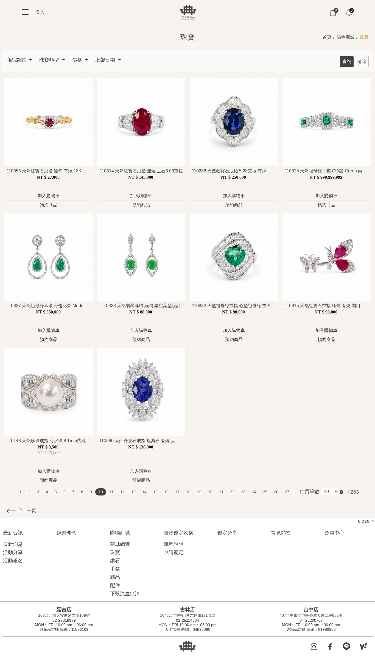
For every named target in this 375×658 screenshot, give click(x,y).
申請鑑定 (173, 552)
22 (232, 492)
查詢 (346, 61)
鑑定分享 (227, 533)
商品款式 (16, 60)
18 (188, 492)
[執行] (342, 492)
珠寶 (364, 37)
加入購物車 (49, 195)
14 (144, 492)
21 (221, 492)
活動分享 (13, 552)
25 (265, 492)
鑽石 (115, 560)
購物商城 (345, 37)
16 (166, 492)
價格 (77, 60)
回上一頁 (27, 510)
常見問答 (281, 533)
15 (155, 492)
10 (101, 492)
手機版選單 (25, 12)
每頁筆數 (309, 491)
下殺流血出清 (125, 593)
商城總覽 (120, 544)
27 (287, 492)
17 (177, 492)
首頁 (327, 37)
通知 (348, 12)
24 (254, 492)
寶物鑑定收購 (178, 533)
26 (276, 492)
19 (199, 492)
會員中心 (334, 533)
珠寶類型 (49, 60)
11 (112, 492)
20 (210, 492)
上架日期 (105, 60)
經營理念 (66, 533)
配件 (115, 585)
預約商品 (48, 204)
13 (133, 492)
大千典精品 (188, 12)
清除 (361, 61)
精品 (115, 577)
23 (243, 492)
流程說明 (173, 544)
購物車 (333, 12)
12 (122, 492)
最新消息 (13, 544)
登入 (40, 12)
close (364, 521)
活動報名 (13, 560)
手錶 (115, 569)
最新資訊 (13, 533)
